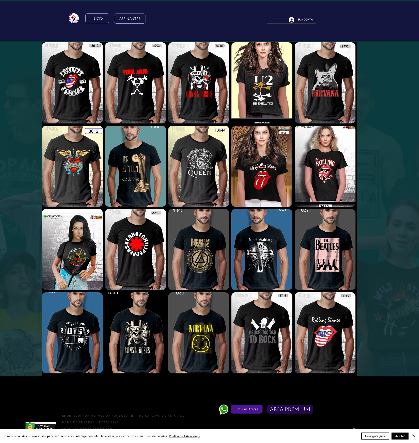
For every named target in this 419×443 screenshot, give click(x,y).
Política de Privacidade (184, 436)
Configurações (375, 436)
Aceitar (400, 436)
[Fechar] (413, 436)
